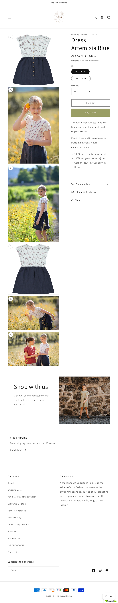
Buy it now (91, 112)
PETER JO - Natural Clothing (62, 596)
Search (11, 483)
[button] (9, 17)
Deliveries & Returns (18, 503)
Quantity (75, 85)
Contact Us (13, 552)
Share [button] (78, 200)
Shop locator (14, 538)
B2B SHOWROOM (16, 545)
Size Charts (13, 531)
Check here (16, 450)
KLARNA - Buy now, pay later (22, 496)
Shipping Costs (15, 489)
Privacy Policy (14, 517)
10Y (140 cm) (81, 78)
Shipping (75, 60)
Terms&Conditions (17, 510)
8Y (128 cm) (80, 71)
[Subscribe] (55, 570)
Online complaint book (19, 524)
